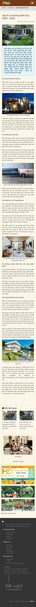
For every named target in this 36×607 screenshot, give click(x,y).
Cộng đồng (10, 551)
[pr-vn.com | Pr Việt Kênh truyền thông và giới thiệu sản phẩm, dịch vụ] (6, 3)
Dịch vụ (9, 536)
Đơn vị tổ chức (11, 532)
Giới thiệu (9, 559)
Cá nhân (9, 538)
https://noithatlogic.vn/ (8, 377)
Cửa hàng (10, 553)
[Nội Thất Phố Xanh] (18, 505)
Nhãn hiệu (10, 534)
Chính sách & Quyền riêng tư (15, 563)
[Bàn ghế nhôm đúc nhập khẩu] (18, 491)
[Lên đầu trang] (34, 600)
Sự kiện (9, 545)
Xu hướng (10, 547)
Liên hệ (9, 561)
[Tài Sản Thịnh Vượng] (8, 513)
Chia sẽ (9, 549)
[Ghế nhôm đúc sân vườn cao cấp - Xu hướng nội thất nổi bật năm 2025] (26, 415)
